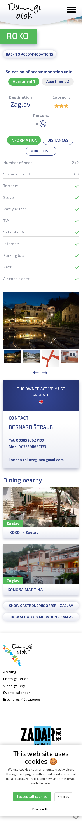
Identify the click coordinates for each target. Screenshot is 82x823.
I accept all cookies (32, 796)
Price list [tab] (41, 150)
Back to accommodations (29, 54)
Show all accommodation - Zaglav (41, 617)
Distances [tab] (58, 140)
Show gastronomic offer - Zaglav (41, 605)
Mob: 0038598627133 (27, 446)
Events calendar (16, 692)
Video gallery (14, 686)
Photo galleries (15, 678)
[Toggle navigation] (71, 10)
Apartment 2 (57, 81)
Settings (63, 796)
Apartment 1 (24, 81)
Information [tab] (24, 140)
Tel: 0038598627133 (26, 440)
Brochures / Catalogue (21, 699)
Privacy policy (41, 808)
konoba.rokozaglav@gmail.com (36, 460)
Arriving (9, 672)
